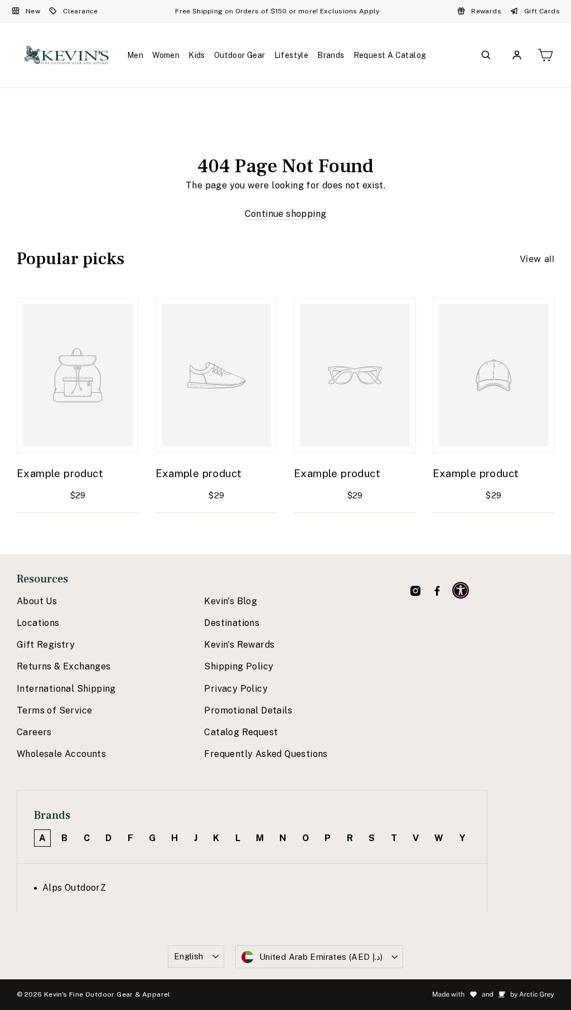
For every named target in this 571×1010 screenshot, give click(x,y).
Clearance (80, 11)
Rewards (486, 11)
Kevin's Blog (230, 601)
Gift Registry (46, 644)
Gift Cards (542, 11)
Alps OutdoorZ (74, 887)
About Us (37, 601)
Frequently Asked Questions (265, 754)
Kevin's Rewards (239, 644)
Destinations (231, 623)
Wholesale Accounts (61, 754)
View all (537, 258)
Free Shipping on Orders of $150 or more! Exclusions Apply (277, 11)
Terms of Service (54, 710)
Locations (38, 623)
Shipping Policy (238, 666)
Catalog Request (241, 732)
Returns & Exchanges (64, 666)
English (189, 956)
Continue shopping (286, 213)
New (33, 11)
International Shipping (66, 688)
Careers (34, 732)
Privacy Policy (236, 688)
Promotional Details (248, 710)
